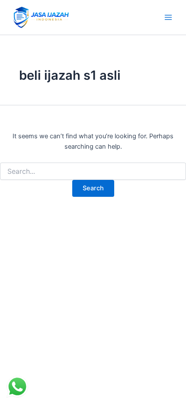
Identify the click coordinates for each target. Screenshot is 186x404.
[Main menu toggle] (168, 17)
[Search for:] (93, 171)
